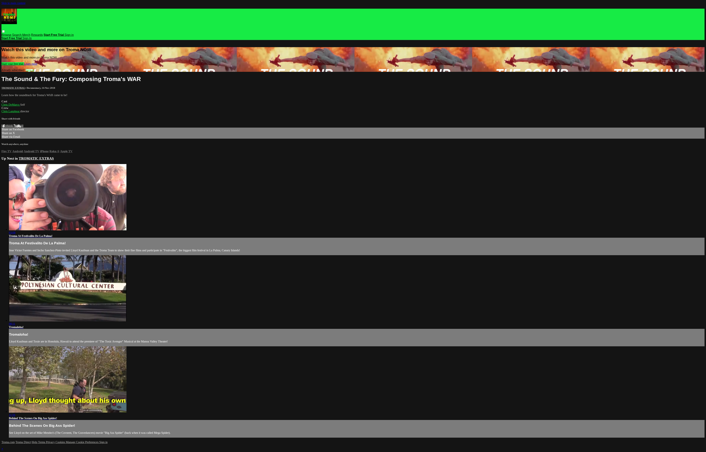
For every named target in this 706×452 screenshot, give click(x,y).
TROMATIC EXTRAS (13, 88)
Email (20, 125)
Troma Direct (23, 442)
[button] (3, 31)
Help (35, 442)
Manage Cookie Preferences (82, 442)
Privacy (51, 442)
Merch (26, 34)
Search (17, 34)
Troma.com (8, 442)
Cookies (61, 442)
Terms (42, 442)
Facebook (7, 125)
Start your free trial (12, 63)
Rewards (37, 34)
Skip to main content (13, 3)
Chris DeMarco (10, 104)
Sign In (27, 38)
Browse (6, 34)
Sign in (69, 34)
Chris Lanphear (10, 111)
